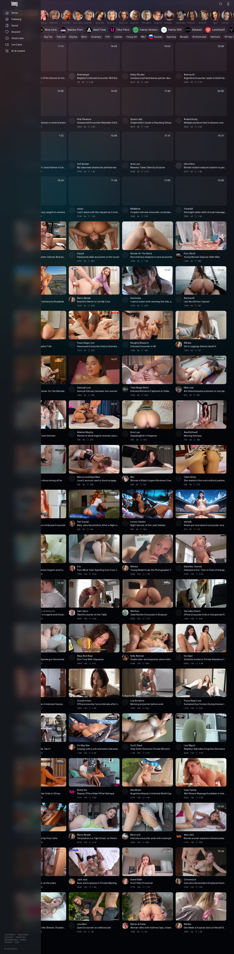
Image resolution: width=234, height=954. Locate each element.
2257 (17, 942)
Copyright (9, 935)
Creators (21, 937)
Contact (9, 937)
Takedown (22, 935)
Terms (23, 940)
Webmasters (11, 940)
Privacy (8, 942)
